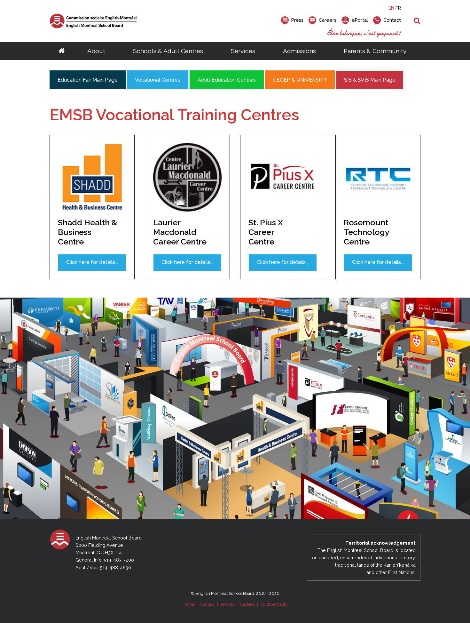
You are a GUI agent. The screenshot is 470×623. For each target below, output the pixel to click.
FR (398, 8)
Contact (207, 604)
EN (391, 8)
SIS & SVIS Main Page (370, 80)
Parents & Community (375, 50)
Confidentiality (274, 604)
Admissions (299, 50)
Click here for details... (92, 262)
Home (188, 604)
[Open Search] (417, 21)
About (96, 50)
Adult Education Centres (227, 80)
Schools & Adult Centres (168, 50)
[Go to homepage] (62, 51)
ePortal (227, 604)
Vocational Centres (157, 80)
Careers (247, 604)
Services (243, 50)
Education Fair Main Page (88, 80)
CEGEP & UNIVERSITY (300, 80)
